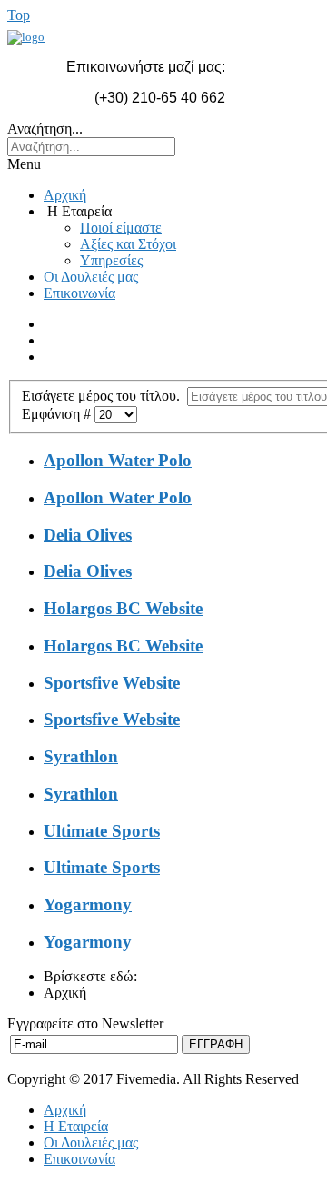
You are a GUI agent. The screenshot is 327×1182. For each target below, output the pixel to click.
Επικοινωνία (79, 293)
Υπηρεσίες (111, 260)
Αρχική (65, 195)
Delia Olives (88, 534)
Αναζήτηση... (45, 128)
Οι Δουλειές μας (91, 276)
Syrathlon (81, 756)
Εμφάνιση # (58, 414)
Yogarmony (88, 904)
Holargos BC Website (123, 608)
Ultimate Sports (102, 830)
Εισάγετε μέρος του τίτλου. (104, 395)
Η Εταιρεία (76, 1126)
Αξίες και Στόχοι (128, 244)
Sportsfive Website (112, 682)
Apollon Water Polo (118, 460)
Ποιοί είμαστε (121, 227)
